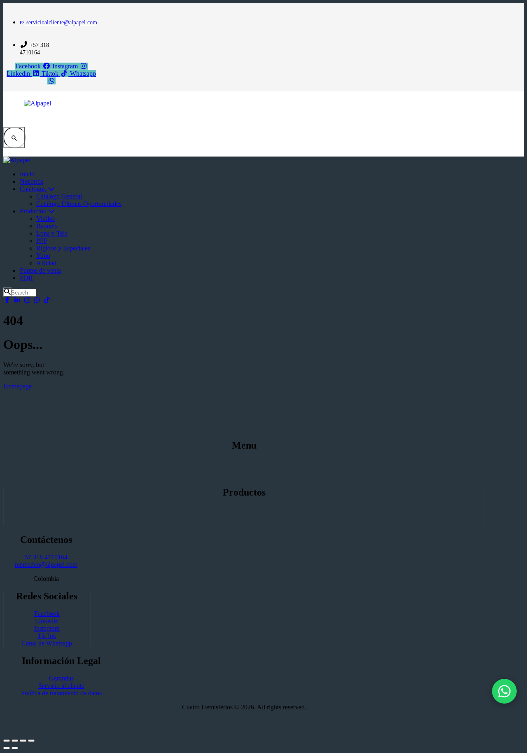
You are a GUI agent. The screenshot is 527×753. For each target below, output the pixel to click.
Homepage (17, 386)
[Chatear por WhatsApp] (504, 691)
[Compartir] (23, 740)
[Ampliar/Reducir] (6, 740)
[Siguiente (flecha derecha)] (15, 748)
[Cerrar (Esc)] (31, 740)
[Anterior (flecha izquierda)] (6, 748)
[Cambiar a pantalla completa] (15, 740)
